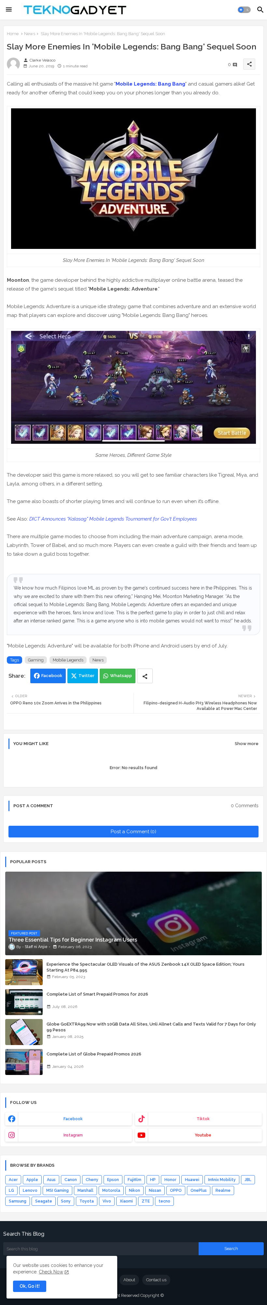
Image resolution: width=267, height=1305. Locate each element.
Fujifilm (134, 1179)
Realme (223, 1190)
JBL (248, 1179)
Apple (32, 1179)
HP (153, 1179)
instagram (73, 1135)
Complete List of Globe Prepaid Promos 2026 (94, 1054)
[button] (244, 10)
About (129, 1279)
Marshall (85, 1190)
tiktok (203, 1119)
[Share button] (145, 676)
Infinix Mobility (222, 1179)
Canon (70, 1179)
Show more (247, 743)
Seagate (43, 1201)
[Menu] (9, 9)
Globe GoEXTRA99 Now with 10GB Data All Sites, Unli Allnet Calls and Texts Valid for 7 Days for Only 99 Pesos (151, 1027)
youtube (203, 1135)
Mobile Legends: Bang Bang (150, 84)
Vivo (107, 1201)
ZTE (146, 1201)
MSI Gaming (57, 1190)
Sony (66, 1201)
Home (13, 33)
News (29, 33)
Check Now (51, 1271)
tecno (164, 1201)
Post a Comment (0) (133, 832)
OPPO (176, 1190)
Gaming (36, 660)
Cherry (92, 1179)
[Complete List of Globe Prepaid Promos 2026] (24, 1062)
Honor (170, 1179)
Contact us (156, 1279)
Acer (13, 1179)
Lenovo (30, 1190)
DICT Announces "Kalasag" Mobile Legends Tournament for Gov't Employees (113, 519)
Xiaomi (126, 1201)
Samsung (17, 1201)
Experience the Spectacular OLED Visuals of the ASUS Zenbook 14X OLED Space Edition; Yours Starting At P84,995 (146, 967)
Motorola (111, 1190)
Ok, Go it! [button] (30, 1286)
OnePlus (198, 1190)
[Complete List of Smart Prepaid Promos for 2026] (24, 1002)
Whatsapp (121, 675)
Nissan (155, 1190)
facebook (73, 1119)
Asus (51, 1179)
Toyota (86, 1201)
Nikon (134, 1190)
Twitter (86, 675)
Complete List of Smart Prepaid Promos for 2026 (97, 994)
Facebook (51, 675)
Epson (113, 1179)
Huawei (192, 1179)
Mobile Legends (68, 660)
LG (11, 1190)
